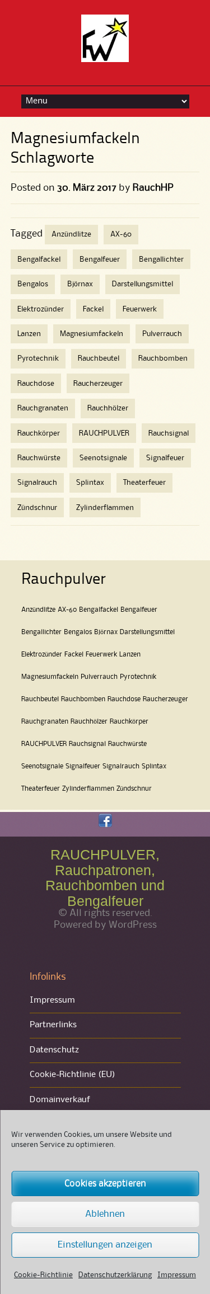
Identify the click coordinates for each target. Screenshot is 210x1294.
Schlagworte (52, 159)
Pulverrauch (162, 333)
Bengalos (32, 284)
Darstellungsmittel (142, 284)
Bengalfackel (38, 259)
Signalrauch (37, 482)
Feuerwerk (140, 309)
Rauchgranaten (42, 408)
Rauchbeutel (98, 358)
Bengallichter (161, 259)
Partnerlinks (53, 1025)
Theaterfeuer (144, 482)
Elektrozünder (40, 309)
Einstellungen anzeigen (105, 1245)
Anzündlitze (71, 234)
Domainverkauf (60, 1100)
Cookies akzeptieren (105, 1183)
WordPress (133, 924)
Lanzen (29, 333)
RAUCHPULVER (104, 433)
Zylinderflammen (105, 507)
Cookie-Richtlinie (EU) (72, 1075)
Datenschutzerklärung (115, 1275)
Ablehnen (105, 1214)
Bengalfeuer (100, 259)
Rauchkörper (38, 433)
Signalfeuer (165, 458)
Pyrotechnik (38, 358)
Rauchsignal (168, 433)
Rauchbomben (163, 358)
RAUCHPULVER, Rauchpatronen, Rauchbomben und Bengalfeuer (105, 878)
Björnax (80, 284)
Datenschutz (54, 1050)
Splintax (90, 482)
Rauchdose (35, 383)
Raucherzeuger (98, 383)
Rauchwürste (38, 458)
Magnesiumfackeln (91, 333)
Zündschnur (37, 507)
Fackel (93, 309)
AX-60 (121, 234)
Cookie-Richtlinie (43, 1275)
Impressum (176, 1275)
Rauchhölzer (107, 408)
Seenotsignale (103, 458)
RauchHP (153, 187)
